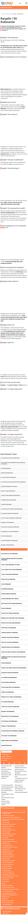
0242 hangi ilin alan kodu (8, 900)
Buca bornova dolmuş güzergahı (6, 791)
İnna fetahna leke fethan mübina (7, 798)
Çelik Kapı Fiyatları (7, 911)
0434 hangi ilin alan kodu (8, 826)
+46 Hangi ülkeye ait (7, 904)
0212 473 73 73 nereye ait (8, 839)
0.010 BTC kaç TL (6, 843)
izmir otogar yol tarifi (20, 788)
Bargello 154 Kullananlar (7, 522)
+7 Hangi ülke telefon (7, 845)
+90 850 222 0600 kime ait (8, 854)
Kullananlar (9, 13)
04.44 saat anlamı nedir (7, 902)
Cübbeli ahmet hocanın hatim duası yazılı (20, 768)
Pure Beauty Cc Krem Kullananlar (9, 531)
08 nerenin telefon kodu (8, 877)
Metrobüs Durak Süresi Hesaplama (20, 772)
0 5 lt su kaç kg (5, 822)
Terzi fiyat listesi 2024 (7, 785)
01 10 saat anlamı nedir (7, 864)
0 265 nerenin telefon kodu (8, 874)
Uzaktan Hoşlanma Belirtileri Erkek (19, 781)
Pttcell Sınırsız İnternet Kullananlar (10, 458)
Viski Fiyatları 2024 (6, 774)
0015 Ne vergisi (5, 896)
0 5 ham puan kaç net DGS (8, 887)
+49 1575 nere (5, 879)
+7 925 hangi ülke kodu (7, 891)
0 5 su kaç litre (5, 881)
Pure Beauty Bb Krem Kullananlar (9, 513)
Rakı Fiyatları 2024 (6, 773)
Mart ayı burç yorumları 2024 (21, 775)
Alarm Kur (3, 778)
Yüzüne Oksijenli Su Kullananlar (9, 540)
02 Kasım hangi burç (7, 868)
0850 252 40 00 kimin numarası (9, 833)
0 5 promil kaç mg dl (7, 866)
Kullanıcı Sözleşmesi (6, 756)
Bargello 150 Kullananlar (17, 13)
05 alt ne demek (6, 858)
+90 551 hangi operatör (7, 862)
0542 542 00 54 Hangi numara (9, 824)
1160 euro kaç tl (19, 790)
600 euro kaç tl (18, 785)
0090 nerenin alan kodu (7, 835)
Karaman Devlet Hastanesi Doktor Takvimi (5, 803)
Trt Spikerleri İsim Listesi (21, 778)
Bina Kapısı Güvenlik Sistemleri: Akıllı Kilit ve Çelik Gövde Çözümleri (13, 813)
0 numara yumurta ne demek (9, 893)
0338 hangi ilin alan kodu (8, 851)
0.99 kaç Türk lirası (6, 828)
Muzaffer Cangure (19, 765)
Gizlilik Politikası (5, 754)
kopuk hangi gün (19, 787)
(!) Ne (3, 883)
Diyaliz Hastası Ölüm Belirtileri (6, 766)
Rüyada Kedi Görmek (6, 7)
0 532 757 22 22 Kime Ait (8, 872)
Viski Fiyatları (6, 913)
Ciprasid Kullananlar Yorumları (9, 486)
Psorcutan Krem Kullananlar (8, 477)
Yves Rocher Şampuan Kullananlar (10, 527)
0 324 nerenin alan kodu (7, 856)
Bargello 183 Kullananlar (7, 545)
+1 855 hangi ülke (6, 870)
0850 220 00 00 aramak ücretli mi (10, 895)
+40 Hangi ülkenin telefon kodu (9, 841)
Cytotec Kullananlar (6, 536)
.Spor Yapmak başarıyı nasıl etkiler (10, 875)
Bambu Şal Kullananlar (7, 473)
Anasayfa (3, 13)
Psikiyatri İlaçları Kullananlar (8, 500)
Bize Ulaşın (4, 760)
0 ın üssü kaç (5, 837)
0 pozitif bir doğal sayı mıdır (9, 830)
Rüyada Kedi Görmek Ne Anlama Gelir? (11, 817)
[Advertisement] (14, 73)
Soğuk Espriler (5, 776)
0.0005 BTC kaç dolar (7, 853)
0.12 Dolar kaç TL (6, 849)
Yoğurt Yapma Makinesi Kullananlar (10, 495)
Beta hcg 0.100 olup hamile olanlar (6, 770)
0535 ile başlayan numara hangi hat (10, 889)
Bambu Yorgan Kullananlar (8, 491)
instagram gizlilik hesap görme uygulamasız (7, 787)
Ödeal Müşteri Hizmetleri (8, 815)
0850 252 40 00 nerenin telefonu (9, 847)
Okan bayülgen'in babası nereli (7, 795)
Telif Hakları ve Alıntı (6, 758)
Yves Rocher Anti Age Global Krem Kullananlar (13, 482)
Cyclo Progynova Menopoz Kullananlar (11, 518)
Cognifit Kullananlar (6, 504)
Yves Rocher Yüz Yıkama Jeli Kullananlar (11, 509)
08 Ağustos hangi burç (7, 885)
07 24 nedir (5, 898)
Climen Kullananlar (6, 468)
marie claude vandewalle (21, 792)
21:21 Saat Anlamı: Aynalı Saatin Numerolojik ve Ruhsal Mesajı (13, 820)
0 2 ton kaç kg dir (6, 831)
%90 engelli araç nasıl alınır (8, 860)
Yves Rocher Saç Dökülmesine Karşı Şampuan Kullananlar (13, 463)
